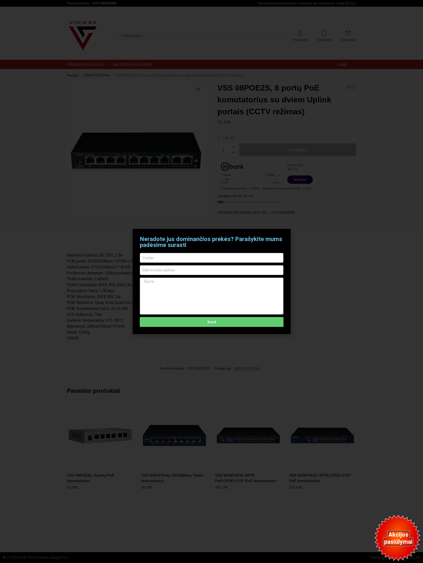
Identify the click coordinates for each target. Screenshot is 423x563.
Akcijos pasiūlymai (398, 538)
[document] (211, 281)
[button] (284, 236)
